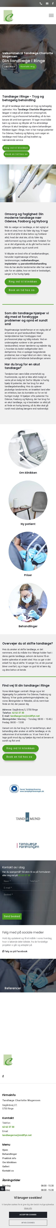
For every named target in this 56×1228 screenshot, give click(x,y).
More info (28, 1208)
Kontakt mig (28, 66)
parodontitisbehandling (34, 263)
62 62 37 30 (18, 713)
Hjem (5, 1150)
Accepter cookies (28, 1215)
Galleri (5, 1167)
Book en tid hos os (16, 154)
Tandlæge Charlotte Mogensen (34, 109)
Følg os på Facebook (15, 951)
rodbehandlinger (30, 260)
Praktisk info (9, 1158)
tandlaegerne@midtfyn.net (25, 716)
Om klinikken (9, 1162)
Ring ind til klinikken (16, 148)
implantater (11, 263)
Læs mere (9, 66)
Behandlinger (9, 1154)
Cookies (2, 1188)
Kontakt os (8, 1171)
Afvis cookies (28, 1223)
